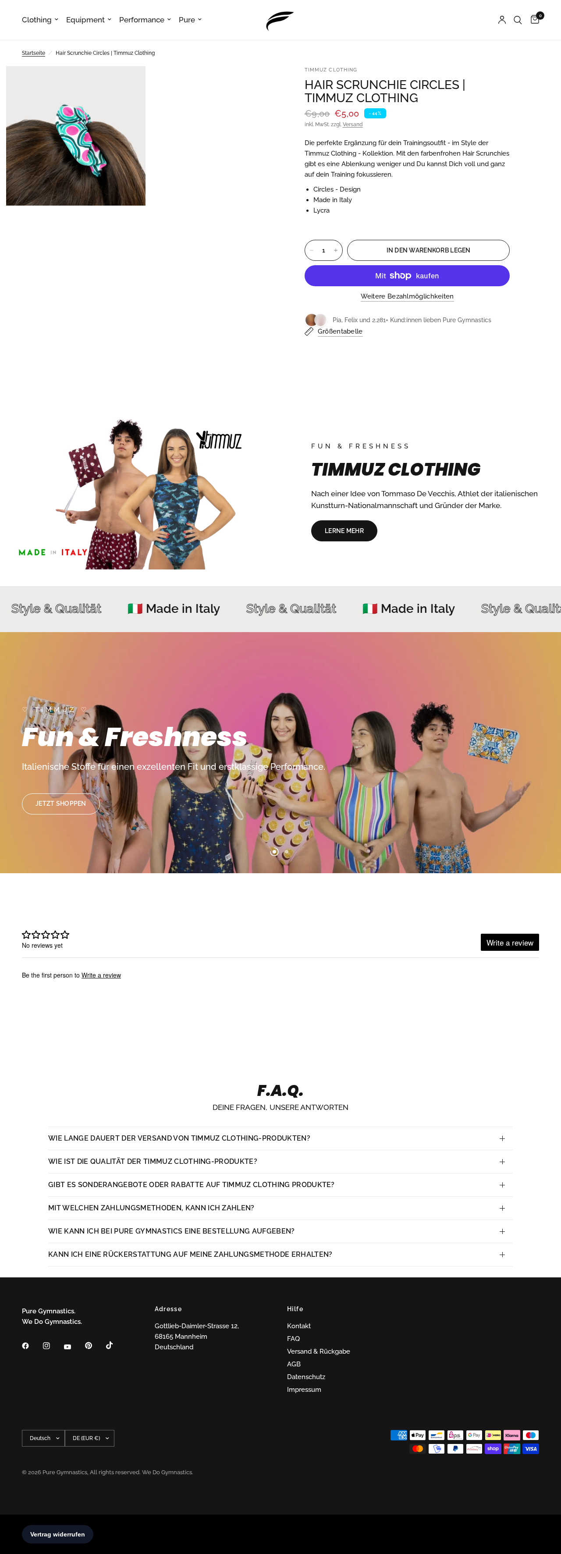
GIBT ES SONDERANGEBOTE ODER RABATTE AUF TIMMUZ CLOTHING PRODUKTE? (191, 1185)
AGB (294, 1364)
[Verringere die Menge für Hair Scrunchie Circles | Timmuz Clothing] (311, 250)
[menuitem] (42, 20)
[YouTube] (73, 1347)
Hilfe (295, 1309)
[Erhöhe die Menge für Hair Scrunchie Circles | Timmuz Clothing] (335, 250)
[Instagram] (52, 1345)
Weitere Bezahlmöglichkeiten (407, 296)
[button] (344, 530)
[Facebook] (31, 1345)
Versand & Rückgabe (318, 1351)
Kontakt (299, 1326)
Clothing (37, 19)
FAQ (293, 1339)
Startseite (33, 53)
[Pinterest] (94, 1345)
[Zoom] (127, 84)
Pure (187, 19)
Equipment (85, 19)
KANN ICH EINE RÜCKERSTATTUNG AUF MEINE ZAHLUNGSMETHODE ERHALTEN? (190, 1254)
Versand (353, 124)
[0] (532, 20)
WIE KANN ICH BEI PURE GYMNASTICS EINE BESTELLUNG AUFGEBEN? (171, 1231)
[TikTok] (115, 1345)
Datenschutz (306, 1377)
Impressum (304, 1390)
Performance (141, 19)
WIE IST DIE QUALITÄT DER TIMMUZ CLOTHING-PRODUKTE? (152, 1161)
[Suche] (517, 20)
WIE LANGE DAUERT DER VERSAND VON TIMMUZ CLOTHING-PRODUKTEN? (179, 1138)
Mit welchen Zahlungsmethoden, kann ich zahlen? (151, 1208)
